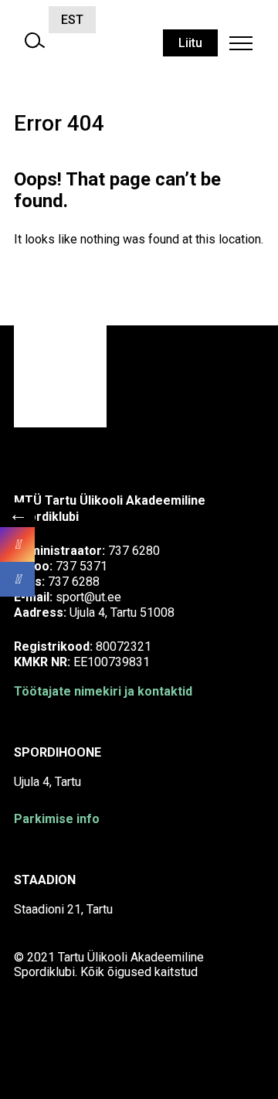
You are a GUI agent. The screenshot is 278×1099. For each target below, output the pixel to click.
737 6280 (134, 550)
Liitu (190, 43)
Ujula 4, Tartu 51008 (122, 612)
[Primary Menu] (241, 43)
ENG (120, 19)
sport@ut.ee (88, 597)
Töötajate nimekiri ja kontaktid (103, 691)
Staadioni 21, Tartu (63, 909)
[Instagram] (17, 544)
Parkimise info (57, 818)
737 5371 (81, 566)
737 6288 (74, 581)
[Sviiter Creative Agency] (52, 1045)
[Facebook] (17, 579)
